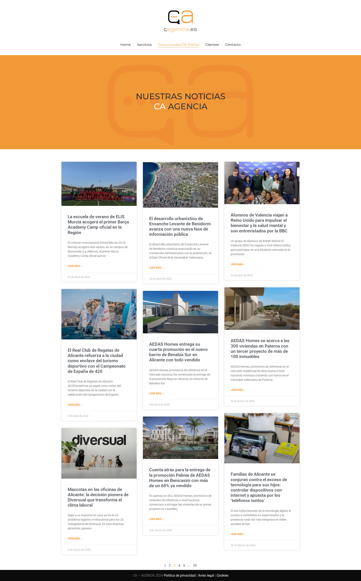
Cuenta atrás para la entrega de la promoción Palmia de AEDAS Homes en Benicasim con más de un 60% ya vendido (179, 477)
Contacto (233, 45)
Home (125, 45)
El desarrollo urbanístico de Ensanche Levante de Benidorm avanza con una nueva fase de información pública (180, 226)
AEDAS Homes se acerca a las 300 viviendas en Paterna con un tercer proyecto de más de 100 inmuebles (260, 348)
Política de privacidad (180, 575)
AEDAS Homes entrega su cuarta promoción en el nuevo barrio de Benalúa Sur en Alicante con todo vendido (178, 352)
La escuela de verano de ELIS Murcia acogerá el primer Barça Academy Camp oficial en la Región (98, 224)
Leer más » (75, 266)
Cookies (222, 575)
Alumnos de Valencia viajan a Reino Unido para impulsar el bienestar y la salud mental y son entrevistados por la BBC (259, 223)
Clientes (212, 45)
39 (195, 565)
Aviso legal (206, 575)
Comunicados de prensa (178, 45)
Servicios (144, 45)
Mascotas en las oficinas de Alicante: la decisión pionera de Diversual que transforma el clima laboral (98, 497)
